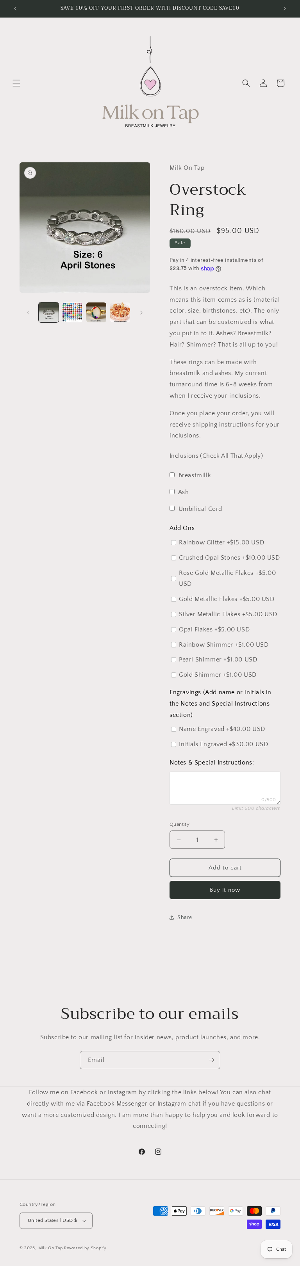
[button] (16, 83)
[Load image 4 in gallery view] (120, 312)
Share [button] (184, 917)
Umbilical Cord (200, 508)
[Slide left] (28, 312)
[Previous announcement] (15, 8)
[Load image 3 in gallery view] (96, 312)
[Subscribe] (211, 1060)
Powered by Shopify (85, 1248)
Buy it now (225, 890)
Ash (183, 492)
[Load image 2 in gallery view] (72, 312)
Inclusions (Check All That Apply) (216, 455)
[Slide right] (141, 312)
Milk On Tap (50, 1248)
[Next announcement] (284, 8)
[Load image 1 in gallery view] (49, 312)
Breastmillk (195, 475)
